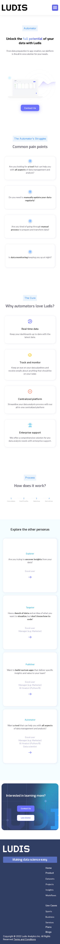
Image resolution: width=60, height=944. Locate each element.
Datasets (50, 878)
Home (49, 868)
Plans (49, 927)
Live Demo (26, 818)
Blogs (49, 932)
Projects (50, 884)
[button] (55, 8)
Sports (49, 911)
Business (50, 917)
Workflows (51, 895)
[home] (14, 8)
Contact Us (30, 108)
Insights (50, 889)
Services (50, 922)
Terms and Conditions (25, 939)
